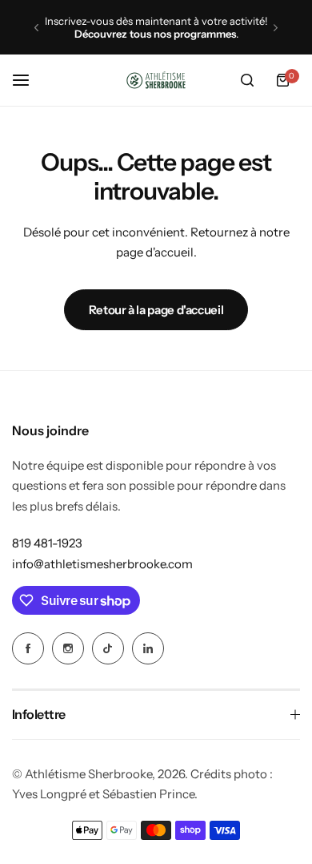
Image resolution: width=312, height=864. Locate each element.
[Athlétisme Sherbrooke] (156, 80)
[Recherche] (247, 80)
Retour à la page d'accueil (156, 309)
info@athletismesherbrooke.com (102, 563)
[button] (36, 28)
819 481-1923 (47, 543)
